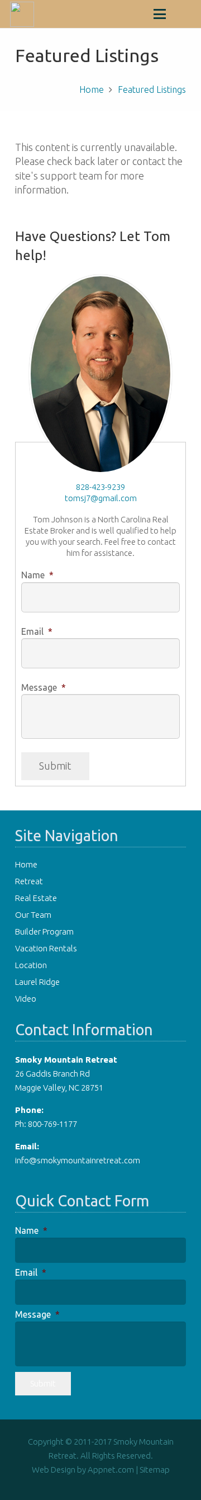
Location (31, 965)
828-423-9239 (100, 487)
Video (25, 998)
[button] (160, 14)
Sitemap (155, 1469)
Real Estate (36, 898)
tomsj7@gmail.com (101, 498)
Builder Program (44, 931)
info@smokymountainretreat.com (77, 1160)
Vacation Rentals (46, 948)
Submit (55, 765)
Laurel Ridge (37, 982)
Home (26, 864)
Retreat (29, 881)
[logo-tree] (22, 14)
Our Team (33, 914)
